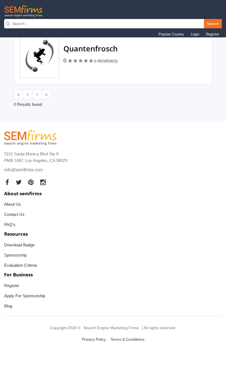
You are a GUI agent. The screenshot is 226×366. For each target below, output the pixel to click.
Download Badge (19, 245)
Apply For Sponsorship (24, 295)
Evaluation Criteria (20, 265)
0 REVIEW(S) (106, 61)
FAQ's (9, 224)
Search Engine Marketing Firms (111, 328)
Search (213, 23)
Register (212, 34)
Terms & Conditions (127, 339)
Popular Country (171, 34)
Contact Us (14, 214)
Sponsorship (15, 255)
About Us (12, 204)
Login (195, 34)
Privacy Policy (94, 339)
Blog (8, 306)
